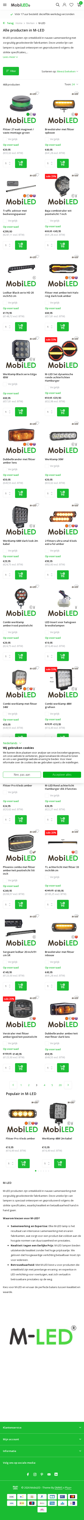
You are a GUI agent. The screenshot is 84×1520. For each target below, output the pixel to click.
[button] (12, 743)
